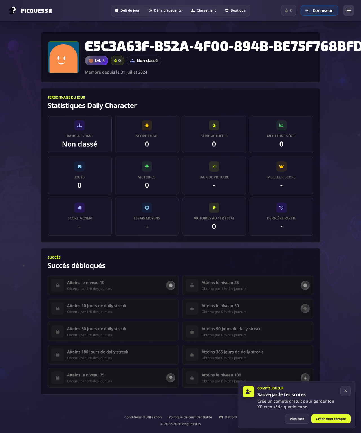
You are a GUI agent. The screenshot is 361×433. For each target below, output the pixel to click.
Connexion (323, 10)
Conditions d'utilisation (143, 417)
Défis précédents (168, 10)
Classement (206, 10)
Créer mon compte (331, 418)
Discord (231, 417)
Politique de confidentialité (190, 417)
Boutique (238, 10)
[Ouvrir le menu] (348, 10)
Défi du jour (130, 10)
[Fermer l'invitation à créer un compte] (345, 391)
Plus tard (297, 418)
